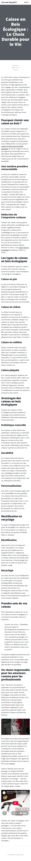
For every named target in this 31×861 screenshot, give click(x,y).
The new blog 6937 (9, 2)
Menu (26, 2)
